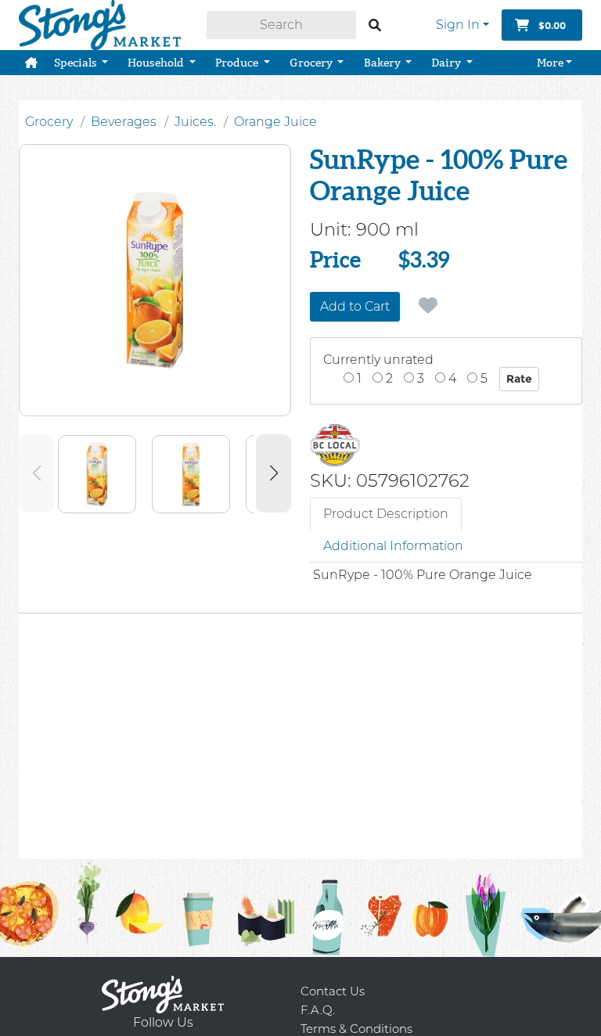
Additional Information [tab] (393, 545)
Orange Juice (275, 121)
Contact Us (332, 991)
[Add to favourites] (428, 306)
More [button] (550, 63)
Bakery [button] (383, 63)
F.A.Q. (317, 1009)
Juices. (195, 121)
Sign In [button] (458, 24)
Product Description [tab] (385, 513)
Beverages (124, 121)
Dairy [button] (447, 63)
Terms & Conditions (356, 1028)
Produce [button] (238, 63)
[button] (31, 62)
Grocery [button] (312, 63)
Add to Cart (355, 306)
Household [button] (157, 63)
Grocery (49, 121)
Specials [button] (76, 63)
